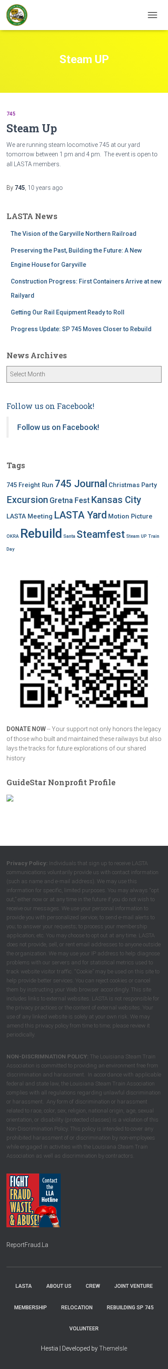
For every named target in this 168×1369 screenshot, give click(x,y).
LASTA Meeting (29, 516)
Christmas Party (133, 485)
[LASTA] (20, 15)
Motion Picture (130, 516)
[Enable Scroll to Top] (151, 1352)
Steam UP (136, 536)
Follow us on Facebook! (50, 406)
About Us (59, 1286)
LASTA (24, 1286)
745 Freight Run (29, 485)
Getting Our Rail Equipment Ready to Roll (67, 312)
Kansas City (116, 499)
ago (45, 187)
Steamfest (101, 534)
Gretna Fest (70, 500)
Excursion (27, 499)
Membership (30, 1308)
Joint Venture (133, 1286)
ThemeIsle (113, 1348)
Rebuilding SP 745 (130, 1308)
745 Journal (81, 484)
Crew (93, 1286)
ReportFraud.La (27, 1244)
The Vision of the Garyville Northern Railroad (74, 233)
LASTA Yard (80, 515)
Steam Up (31, 128)
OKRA (12, 536)
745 (11, 114)
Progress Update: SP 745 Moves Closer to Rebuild (81, 329)
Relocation (77, 1308)
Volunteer (84, 1329)
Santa (69, 536)
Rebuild (41, 533)
